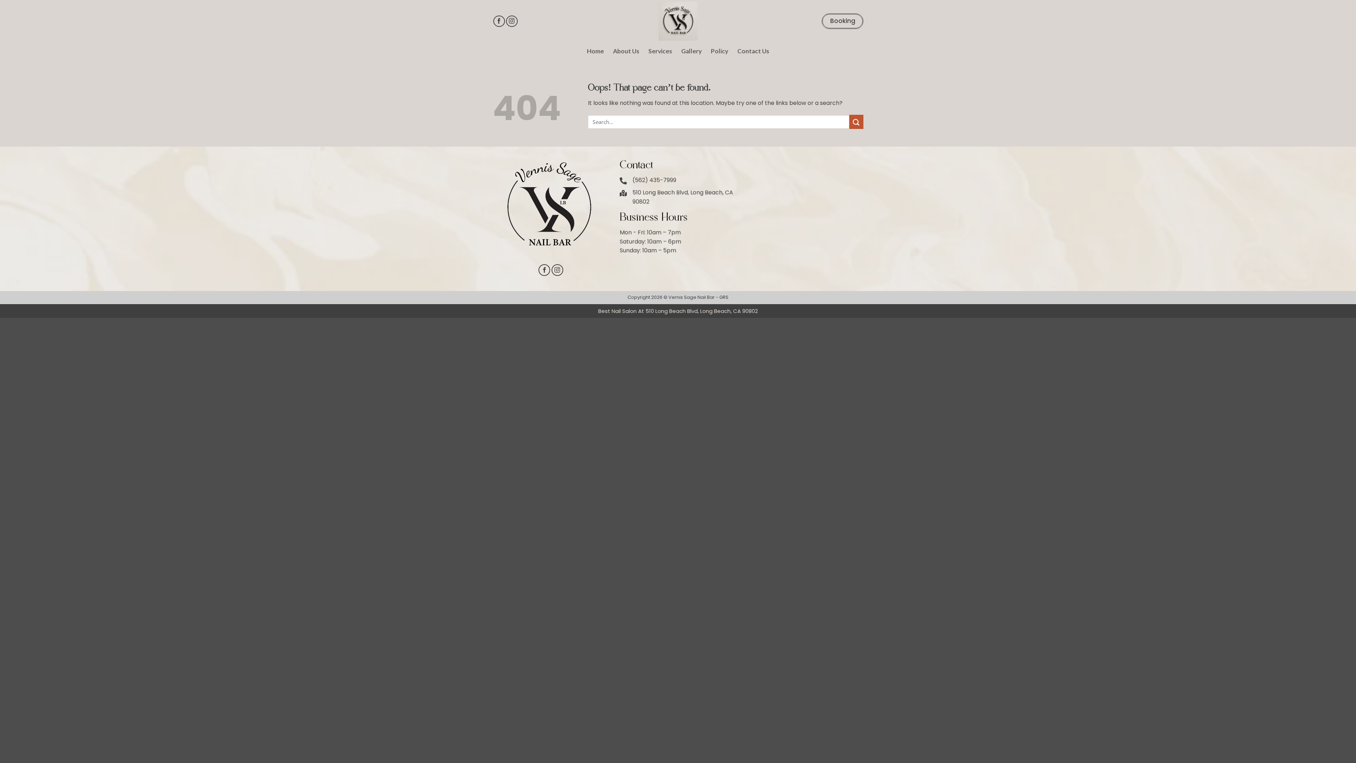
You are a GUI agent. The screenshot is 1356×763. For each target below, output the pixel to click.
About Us (626, 51)
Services (660, 51)
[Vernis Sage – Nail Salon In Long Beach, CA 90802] (678, 21)
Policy (719, 51)
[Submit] (856, 122)
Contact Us (753, 51)
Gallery (691, 51)
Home (595, 51)
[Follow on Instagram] (512, 21)
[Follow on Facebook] (499, 21)
